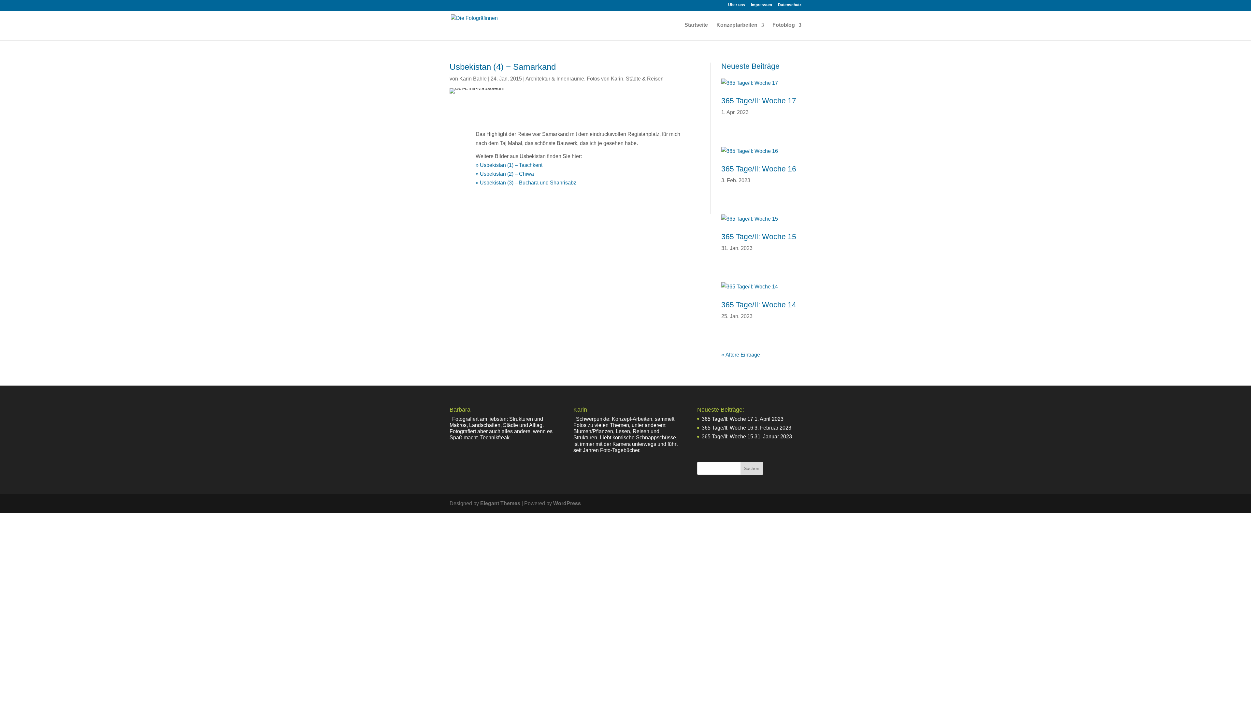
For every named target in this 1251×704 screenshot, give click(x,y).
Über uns (736, 5)
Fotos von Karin (605, 78)
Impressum (761, 5)
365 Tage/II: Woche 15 (758, 236)
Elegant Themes (500, 503)
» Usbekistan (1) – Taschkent (509, 165)
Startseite (696, 25)
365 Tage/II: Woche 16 (758, 169)
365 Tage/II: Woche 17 (758, 100)
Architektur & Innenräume (554, 78)
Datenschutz (789, 5)
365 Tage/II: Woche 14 (758, 305)
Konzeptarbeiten (736, 25)
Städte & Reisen (645, 78)
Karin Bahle (473, 78)
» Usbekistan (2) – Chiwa (505, 174)
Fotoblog (783, 25)
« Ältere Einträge (740, 355)
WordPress (567, 503)
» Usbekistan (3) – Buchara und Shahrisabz (526, 182)
